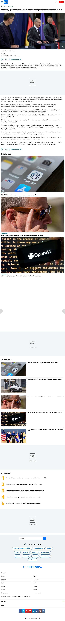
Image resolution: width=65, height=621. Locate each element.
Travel (35, 586)
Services (3, 601)
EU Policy (35, 579)
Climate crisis (45, 556)
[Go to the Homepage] (6, 2)
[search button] (44, 538)
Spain (17, 556)
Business (3, 579)
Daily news (32, 559)
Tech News (10, 6)
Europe (3, 576)
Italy (17, 552)
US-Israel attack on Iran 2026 (22, 548)
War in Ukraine (39, 548)
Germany (26, 556)
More (2, 605)
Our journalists (37, 593)
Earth (2, 583)
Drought (25, 552)
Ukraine (34, 552)
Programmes (4, 593)
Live (61, 2)
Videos (35, 589)
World (34, 576)
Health (35, 556)
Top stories (6, 359)
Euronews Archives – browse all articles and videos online (16, 596)
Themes (3, 572)
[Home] (1, 6)
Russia (49, 548)
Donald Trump (45, 552)
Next (5, 6)
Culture (3, 589)
